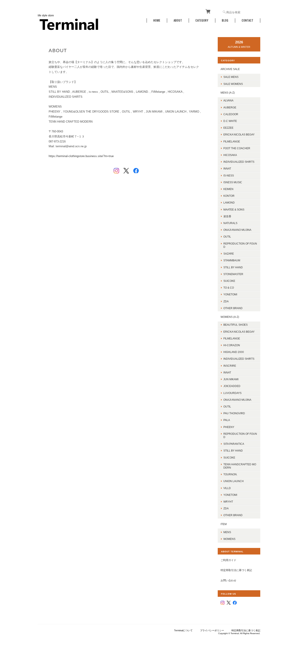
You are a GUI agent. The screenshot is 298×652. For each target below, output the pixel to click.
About (178, 20)
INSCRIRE (229, 365)
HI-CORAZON (231, 345)
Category (202, 20)
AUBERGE (229, 107)
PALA (226, 420)
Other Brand (233, 308)
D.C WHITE (230, 121)
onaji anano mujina (237, 229)
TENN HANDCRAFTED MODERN (239, 466)
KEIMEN (228, 189)
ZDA (226, 301)
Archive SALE (230, 69)
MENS (227, 532)
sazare (228, 253)
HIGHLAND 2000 (233, 352)
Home (156, 20)
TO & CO (228, 287)
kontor (229, 195)
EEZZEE (228, 127)
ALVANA (228, 100)
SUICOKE (229, 280)
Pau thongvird (234, 413)
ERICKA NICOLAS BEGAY (239, 134)
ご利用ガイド (228, 560)
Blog (225, 20)
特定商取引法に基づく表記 (236, 570)
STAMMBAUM (231, 260)
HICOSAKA (230, 155)
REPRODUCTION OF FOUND (240, 245)
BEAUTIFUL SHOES (235, 324)
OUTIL (227, 236)
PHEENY (228, 427)
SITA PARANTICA (233, 443)
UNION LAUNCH (233, 481)
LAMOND (229, 202)
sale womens (233, 83)
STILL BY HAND (233, 450)
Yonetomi (230, 294)
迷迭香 (227, 216)
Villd (227, 488)
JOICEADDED (231, 386)
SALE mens (230, 76)
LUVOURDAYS (232, 393)
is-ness (228, 175)
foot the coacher (236, 148)
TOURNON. (230, 474)
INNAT (227, 168)
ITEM (224, 524)
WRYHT (228, 501)
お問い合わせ (228, 580)
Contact (247, 20)
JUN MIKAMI (230, 379)
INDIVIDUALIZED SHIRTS (238, 161)
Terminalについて (183, 630)
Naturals (230, 223)
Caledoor (230, 114)
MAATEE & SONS (233, 209)
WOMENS (229, 538)
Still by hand (233, 267)
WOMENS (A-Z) (230, 316)
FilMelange (231, 141)
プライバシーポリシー (212, 630)
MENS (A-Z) (228, 92)
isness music (232, 182)
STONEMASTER (233, 274)
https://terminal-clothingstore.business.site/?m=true (81, 156)
